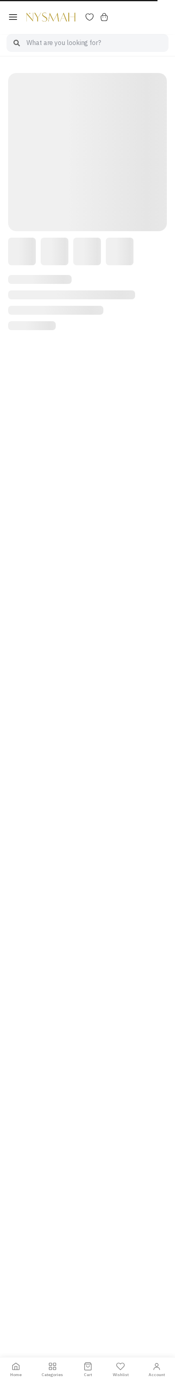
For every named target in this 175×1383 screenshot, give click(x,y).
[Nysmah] (50, 17)
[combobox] (97, 43)
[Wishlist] (89, 17)
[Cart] (104, 17)
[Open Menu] (13, 17)
